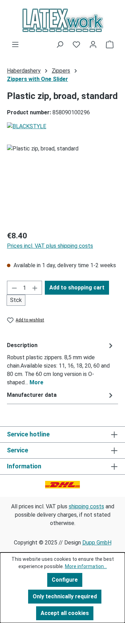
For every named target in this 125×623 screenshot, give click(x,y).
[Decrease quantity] (14, 288)
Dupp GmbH (96, 542)
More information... (86, 566)
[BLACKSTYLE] (62, 126)
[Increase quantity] (35, 288)
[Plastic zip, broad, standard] (62, 184)
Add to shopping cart (77, 287)
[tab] (61, 363)
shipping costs (86, 506)
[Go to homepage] (62, 20)
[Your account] (93, 44)
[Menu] (15, 44)
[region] (62, 184)
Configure (65, 579)
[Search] (59, 44)
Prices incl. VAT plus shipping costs (50, 246)
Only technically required (65, 596)
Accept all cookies (65, 613)
